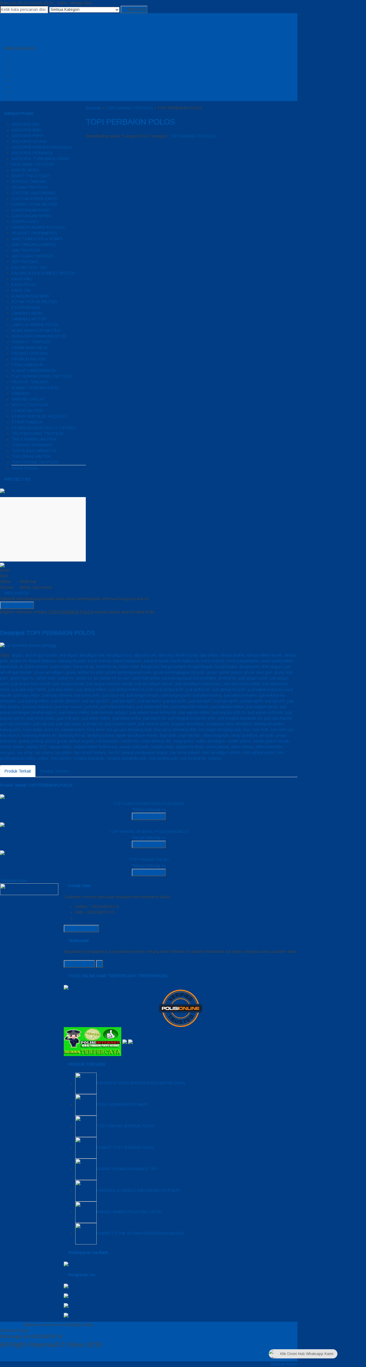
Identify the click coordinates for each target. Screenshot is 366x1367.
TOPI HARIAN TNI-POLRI (34, 462)
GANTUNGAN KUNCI (31, 210)
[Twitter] (5, 620)
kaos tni (52, 729)
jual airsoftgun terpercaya (198, 683)
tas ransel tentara (90, 752)
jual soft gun (68, 718)
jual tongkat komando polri (192, 718)
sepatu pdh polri (134, 746)
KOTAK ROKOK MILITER (34, 302)
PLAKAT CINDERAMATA (33, 370)
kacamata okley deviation (229, 724)
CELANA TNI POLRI (29, 187)
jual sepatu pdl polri (265, 712)
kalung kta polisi (268, 724)
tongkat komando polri (127, 758)
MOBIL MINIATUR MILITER (35, 330)
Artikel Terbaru (24, 468)
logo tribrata (189, 735)
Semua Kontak (83, 928)
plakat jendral (31, 741)
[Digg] (14, 620)
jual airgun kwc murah (31, 683)
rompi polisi (183, 741)
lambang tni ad (72, 735)
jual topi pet (43, 724)
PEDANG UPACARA (29, 353)
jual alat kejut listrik (29, 689)
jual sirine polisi (41, 718)
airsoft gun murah (41, 655)
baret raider (60, 666)
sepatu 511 (36, 746)
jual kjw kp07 (200, 701)
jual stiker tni (154, 718)
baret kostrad (156, 661)
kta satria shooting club (175, 729)
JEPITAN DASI (24, 261)
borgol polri (250, 666)
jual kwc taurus (68, 706)
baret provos (36, 666)
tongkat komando (89, 758)
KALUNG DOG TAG (29, 267)
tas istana (44, 752)
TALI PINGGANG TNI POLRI (37, 433)
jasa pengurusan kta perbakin (189, 678)
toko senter (61, 758)
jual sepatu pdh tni (229, 712)
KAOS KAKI (21, 279)
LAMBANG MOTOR (29, 319)
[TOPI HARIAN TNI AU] (2, 852)
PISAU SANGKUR (27, 365)
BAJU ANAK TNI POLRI (32, 164)
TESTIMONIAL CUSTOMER (36, 75)
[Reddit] (18, 620)
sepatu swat (162, 746)
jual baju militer (27, 695)
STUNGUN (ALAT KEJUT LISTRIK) (43, 428)
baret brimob (99, 661)
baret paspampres (243, 661)
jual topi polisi (68, 724)
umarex (215, 758)
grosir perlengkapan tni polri (179, 672)
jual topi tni (93, 724)
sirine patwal (217, 746)
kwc (247, 729)
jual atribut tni (198, 689)
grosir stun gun (258, 672)
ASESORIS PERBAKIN (31, 153)
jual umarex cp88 (120, 724)
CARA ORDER (24, 64)
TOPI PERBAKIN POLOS (130, 121)
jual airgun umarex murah (110, 683)
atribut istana (232, 655)
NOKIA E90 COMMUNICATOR (38, 336)
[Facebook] (1, 620)
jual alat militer (61, 689)
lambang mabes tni (39, 735)
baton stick (129, 666)
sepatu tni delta (190, 746)
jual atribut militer (91, 689)
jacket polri (45, 678)
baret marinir (212, 661)
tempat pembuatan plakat (145, 752)
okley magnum (216, 735)
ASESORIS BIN (25, 124)
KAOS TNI (20, 290)
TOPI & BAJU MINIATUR (34, 450)
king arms (96, 729)
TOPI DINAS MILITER (31, 456)
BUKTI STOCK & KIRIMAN (35, 98)
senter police (239, 741)
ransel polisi (108, 741)
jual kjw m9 (275, 701)
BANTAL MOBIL (25, 170)
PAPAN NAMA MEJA (29, 347)
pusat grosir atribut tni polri (69, 741)
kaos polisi (33, 729)
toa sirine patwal (185, 752)
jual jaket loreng (207, 695)
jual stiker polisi (127, 718)
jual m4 (91, 706)
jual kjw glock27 (96, 701)
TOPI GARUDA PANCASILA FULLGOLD (148, 803)
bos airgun (272, 666)
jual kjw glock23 (65, 701)
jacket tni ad (87, 678)
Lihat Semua (81, 964)
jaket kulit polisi (146, 678)
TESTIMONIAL (24, 81)
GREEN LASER (25, 221)
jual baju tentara (57, 695)
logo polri (168, 735)
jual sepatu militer (194, 712)
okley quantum (244, 735)
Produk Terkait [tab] (18, 771)
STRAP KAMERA (26, 422)
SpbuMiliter (10, 1324)
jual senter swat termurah (153, 712)
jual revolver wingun (110, 712)
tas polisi (63, 752)
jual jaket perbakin (240, 695)
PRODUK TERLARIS (30, 382)
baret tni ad (83, 666)
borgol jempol (174, 666)
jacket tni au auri (115, 678)
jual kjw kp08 (225, 701)
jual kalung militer (33, 701)
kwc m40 (260, 729)
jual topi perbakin (15, 724)
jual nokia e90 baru (117, 706)
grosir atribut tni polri (85, 672)
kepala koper (73, 729)
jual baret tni (113, 695)
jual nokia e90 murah (189, 706)
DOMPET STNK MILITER (34, 204)
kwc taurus (10, 735)
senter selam (12, 746)
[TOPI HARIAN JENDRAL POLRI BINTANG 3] (2, 824)
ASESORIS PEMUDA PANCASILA (41, 147)
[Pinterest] (27, 620)
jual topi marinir (277, 718)
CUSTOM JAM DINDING (33, 193)
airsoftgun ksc (119, 655)
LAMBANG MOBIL (27, 313)
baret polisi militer (277, 661)
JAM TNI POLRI (25, 250)
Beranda (24, 58)
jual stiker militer (95, 718)
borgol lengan (200, 666)
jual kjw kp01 (124, 701)
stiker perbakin (269, 746)
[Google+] (10, 620)
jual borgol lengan (143, 695)
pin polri (267, 735)
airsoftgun (68, 655)
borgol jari (150, 666)
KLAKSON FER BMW (30, 296)
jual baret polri (87, 695)
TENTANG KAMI (26, 92)
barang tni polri (72, 661)
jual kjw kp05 (174, 701)
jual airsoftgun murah (154, 683)
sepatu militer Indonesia (95, 746)
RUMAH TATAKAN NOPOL (35, 387)
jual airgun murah (68, 683)
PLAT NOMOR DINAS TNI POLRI (41, 376)
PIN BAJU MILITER (28, 359)
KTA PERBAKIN (25, 307)
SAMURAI (20, 393)
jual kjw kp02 (149, 701)
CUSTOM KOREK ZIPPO (34, 198)
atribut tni (18, 661)
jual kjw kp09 (251, 701)
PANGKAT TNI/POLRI (31, 342)
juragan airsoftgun (187, 724)
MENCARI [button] (135, 9)
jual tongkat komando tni (240, 718)
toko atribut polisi (258, 752)
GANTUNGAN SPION (31, 216)
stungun (7, 752)
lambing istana (100, 735)
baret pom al (11, 666)
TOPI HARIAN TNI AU (149, 859)
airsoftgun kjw (91, 655)
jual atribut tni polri (229, 689)
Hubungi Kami (18, 605)
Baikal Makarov (42, 661)
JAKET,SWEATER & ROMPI (36, 239)
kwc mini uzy (282, 729)
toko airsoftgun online (221, 752)
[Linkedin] (23, 620)
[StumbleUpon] (31, 620)
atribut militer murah (264, 655)
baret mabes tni (185, 661)
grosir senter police (224, 672)
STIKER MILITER (27, 410)
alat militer (209, 655)
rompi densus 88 (155, 741)
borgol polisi (226, 666)
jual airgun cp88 (252, 678)
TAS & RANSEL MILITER (33, 439)
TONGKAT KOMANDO (32, 445)
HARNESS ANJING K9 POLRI (38, 227)
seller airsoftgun (210, 741)
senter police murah (271, 741)
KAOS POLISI (23, 284)
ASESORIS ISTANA (29, 141)
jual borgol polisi (176, 695)
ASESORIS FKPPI (27, 135)
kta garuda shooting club (129, 729)
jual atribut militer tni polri (131, 689)
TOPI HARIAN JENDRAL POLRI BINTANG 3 (148, 831)
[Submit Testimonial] (99, 964)
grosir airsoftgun (49, 672)
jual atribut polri (170, 689)
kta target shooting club (220, 729)
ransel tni (129, 741)
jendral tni (227, 678)
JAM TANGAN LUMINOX (33, 244)
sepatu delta (60, 746)
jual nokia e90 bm (152, 706)
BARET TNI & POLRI (30, 176)
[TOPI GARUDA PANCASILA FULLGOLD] (2, 796)
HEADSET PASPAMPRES (34, 233)
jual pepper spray (262, 706)
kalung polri (10, 729)
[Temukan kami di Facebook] (29, 889)
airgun (17, 655)
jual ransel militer (74, 712)
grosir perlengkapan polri (128, 672)
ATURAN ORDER (27, 69)
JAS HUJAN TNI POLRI (32, 256)
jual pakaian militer (227, 706)
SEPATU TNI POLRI (29, 405)
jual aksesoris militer (242, 683)
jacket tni (66, 678)
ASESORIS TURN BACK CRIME (40, 158)
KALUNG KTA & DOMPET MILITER (43, 273)
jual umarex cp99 (153, 724)
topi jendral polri (163, 758)
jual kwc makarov (37, 706)
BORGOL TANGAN (28, 181)
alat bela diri (145, 655)
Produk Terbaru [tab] (55, 771)
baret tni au (106, 666)
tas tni (114, 752)
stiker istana (242, 746)
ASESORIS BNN (26, 130)
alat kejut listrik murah (178, 655)
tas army (25, 752)
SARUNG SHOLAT (28, 399)
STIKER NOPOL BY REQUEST (39, 416)
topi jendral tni (193, 758)
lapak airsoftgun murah (137, 735)
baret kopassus (127, 661)
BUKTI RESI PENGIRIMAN (35, 86)
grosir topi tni (22, 678)
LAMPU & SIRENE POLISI (34, 324)
